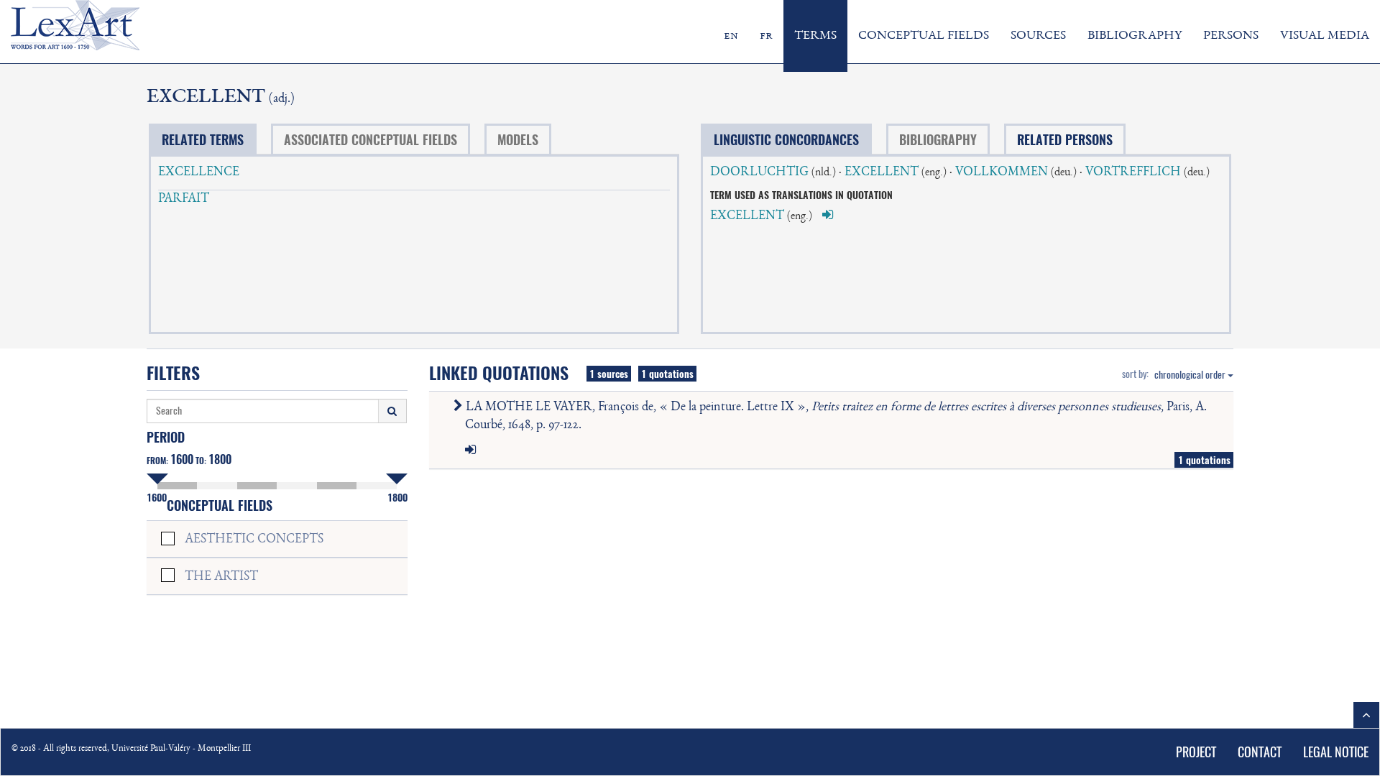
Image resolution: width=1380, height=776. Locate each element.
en (731, 35)
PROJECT (1196, 752)
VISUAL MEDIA (1324, 35)
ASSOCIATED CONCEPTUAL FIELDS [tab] (370, 140)
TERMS (815, 35)
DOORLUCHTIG (759, 172)
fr (766, 35)
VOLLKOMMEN (1001, 172)
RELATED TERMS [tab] (203, 140)
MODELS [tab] (517, 140)
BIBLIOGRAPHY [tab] (938, 140)
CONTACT (1260, 752)
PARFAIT (183, 199)
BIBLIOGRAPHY (1134, 35)
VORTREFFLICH (1133, 172)
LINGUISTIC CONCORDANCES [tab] (786, 140)
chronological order (1191, 375)
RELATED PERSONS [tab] (1065, 140)
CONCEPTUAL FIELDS (923, 35)
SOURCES (1038, 35)
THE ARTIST (221, 577)
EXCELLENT (882, 172)
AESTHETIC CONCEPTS (254, 539)
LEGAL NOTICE (1335, 752)
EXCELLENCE (198, 172)
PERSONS (1231, 35)
